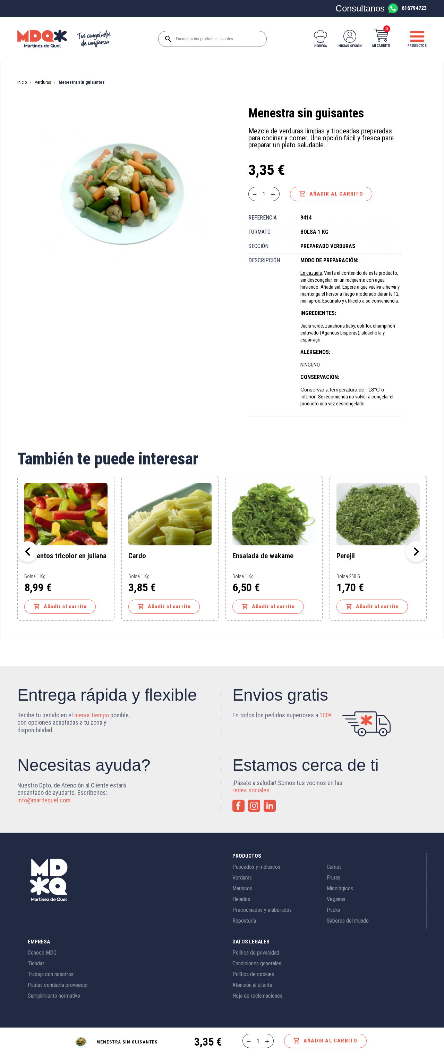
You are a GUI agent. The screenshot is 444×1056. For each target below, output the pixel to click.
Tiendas (36, 963)
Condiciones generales (256, 963)
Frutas (333, 877)
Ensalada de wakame (262, 556)
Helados (241, 899)
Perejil (345, 556)
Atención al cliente (252, 985)
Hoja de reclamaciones (257, 995)
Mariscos (242, 888)
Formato (259, 232)
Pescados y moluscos (256, 867)
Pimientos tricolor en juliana (65, 556)
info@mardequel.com (43, 800)
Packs (333, 910)
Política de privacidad (255, 952)
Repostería (244, 920)
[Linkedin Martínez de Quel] (270, 806)
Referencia (262, 217)
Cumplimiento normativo (54, 995)
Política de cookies (253, 974)
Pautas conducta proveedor (58, 985)
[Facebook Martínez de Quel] (238, 806)
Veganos (336, 899)
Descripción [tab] (264, 260)
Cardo (137, 556)
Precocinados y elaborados (262, 910)
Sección (258, 246)
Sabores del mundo (348, 920)
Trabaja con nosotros (51, 974)
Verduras (242, 877)
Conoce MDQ (42, 952)
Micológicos (340, 888)
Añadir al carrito (331, 193)
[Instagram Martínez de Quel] (254, 806)
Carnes (334, 867)
